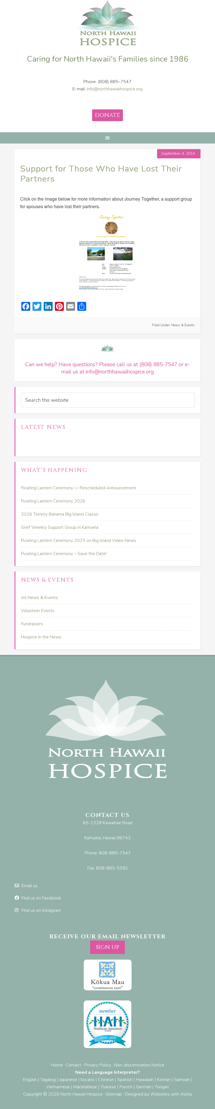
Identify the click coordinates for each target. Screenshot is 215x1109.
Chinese (106, 1080)
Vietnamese (58, 1087)
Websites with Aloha (171, 1094)
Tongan (162, 1087)
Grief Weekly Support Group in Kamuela (59, 527)
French (126, 1087)
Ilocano (87, 1080)
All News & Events (39, 598)
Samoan (182, 1080)
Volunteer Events (38, 611)
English (30, 1080)
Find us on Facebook (41, 898)
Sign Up (107, 947)
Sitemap (114, 1094)
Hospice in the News (41, 637)
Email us (30, 886)
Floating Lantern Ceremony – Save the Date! (63, 554)
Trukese (108, 1087)
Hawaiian (144, 1080)
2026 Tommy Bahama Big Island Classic (60, 514)
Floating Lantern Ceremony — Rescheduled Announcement (78, 488)
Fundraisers (32, 624)
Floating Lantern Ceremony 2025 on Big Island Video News (78, 540)
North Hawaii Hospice (107, 23)
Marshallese (85, 1087)
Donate (107, 115)
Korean (163, 1080)
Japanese (68, 1080)
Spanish (124, 1080)
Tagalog (48, 1080)
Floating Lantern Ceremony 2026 (53, 501)
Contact (73, 1065)
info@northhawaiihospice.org (114, 89)
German (143, 1087)
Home (57, 1065)
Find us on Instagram (41, 910)
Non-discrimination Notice (139, 1065)
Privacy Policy (97, 1065)
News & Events (183, 325)
